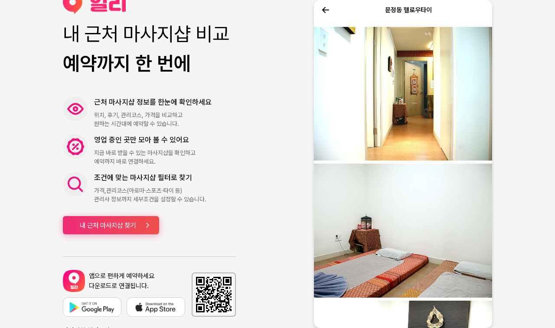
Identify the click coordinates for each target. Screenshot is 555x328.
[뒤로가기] (325, 10)
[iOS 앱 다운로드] (156, 307)
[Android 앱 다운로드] (92, 307)
